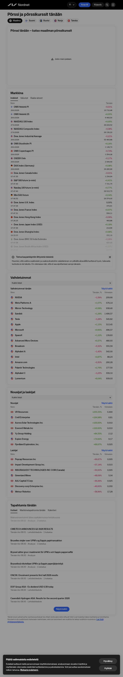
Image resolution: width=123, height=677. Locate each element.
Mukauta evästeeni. (29, 670)
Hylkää (108, 668)
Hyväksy (108, 661)
